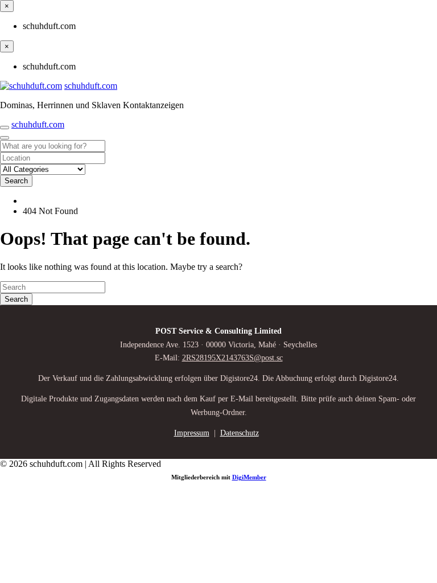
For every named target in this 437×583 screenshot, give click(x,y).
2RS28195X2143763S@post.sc (232, 358)
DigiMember (249, 477)
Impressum (191, 433)
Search (16, 180)
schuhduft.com (90, 86)
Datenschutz (239, 433)
